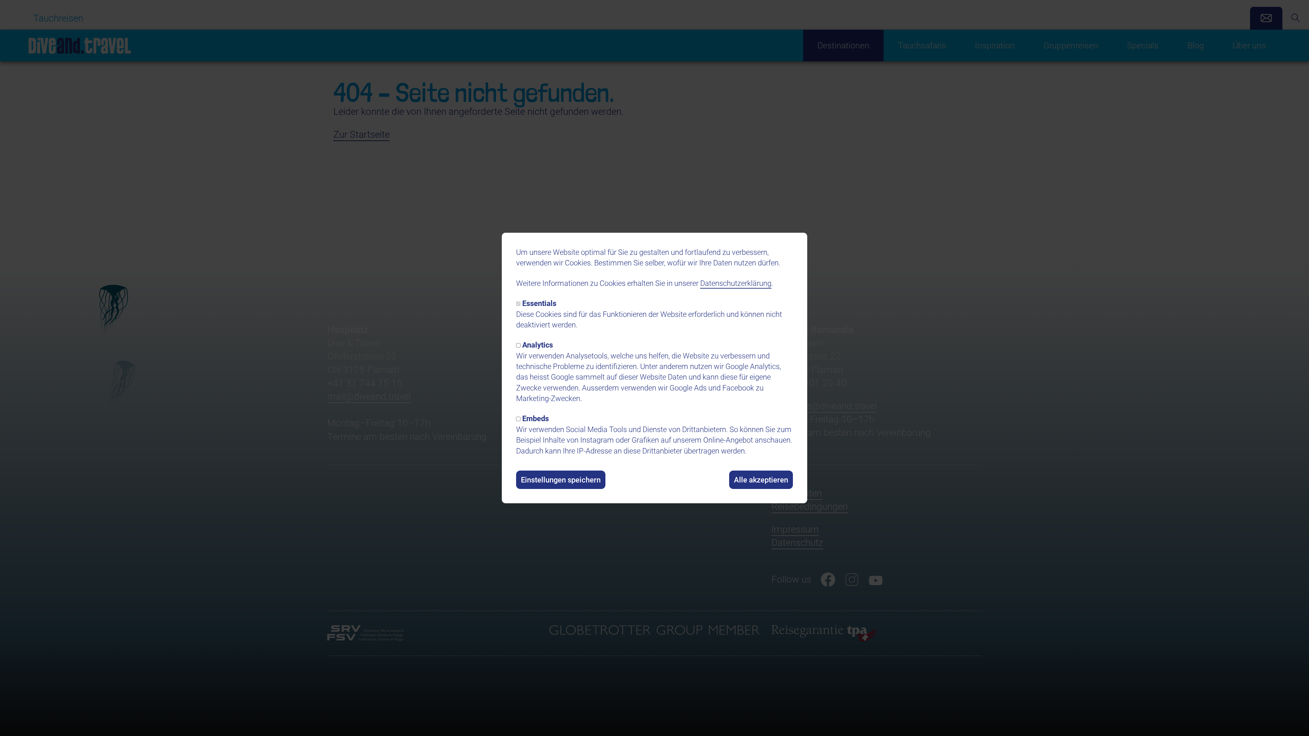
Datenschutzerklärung (735, 283)
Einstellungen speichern (561, 479)
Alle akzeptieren (761, 479)
